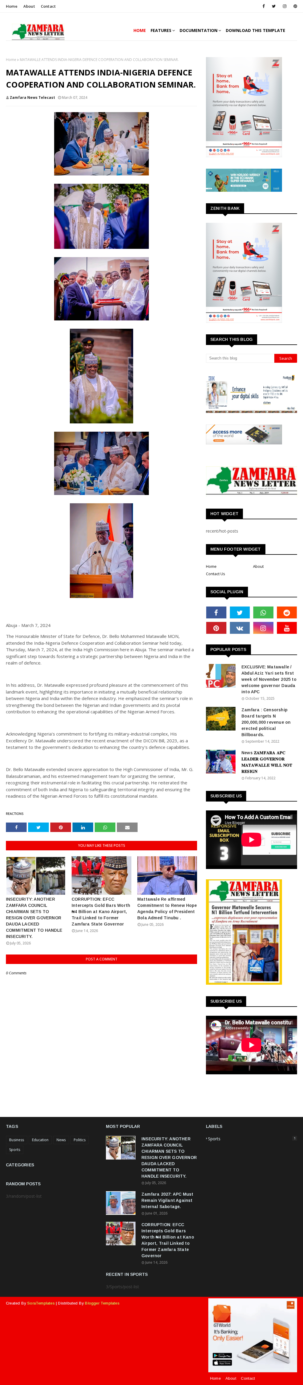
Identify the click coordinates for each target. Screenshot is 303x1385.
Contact (48, 6)
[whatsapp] (263, 612)
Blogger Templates (102, 1303)
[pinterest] (294, 6)
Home (11, 6)
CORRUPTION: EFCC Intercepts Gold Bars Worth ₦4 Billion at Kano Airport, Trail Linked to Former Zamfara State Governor (101, 911)
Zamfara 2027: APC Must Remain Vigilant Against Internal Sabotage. (167, 1200)
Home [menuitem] (139, 30)
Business (16, 1139)
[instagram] (285, 6)
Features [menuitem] (161, 30)
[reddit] (287, 612)
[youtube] (287, 628)
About (29, 6)
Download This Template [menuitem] (255, 30)
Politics (80, 1139)
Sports (14, 1149)
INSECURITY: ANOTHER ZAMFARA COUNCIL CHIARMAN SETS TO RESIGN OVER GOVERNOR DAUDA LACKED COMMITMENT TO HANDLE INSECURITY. (34, 918)
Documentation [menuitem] (198, 30)
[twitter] (274, 6)
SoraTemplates (41, 1303)
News (61, 1139)
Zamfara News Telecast (32, 97)
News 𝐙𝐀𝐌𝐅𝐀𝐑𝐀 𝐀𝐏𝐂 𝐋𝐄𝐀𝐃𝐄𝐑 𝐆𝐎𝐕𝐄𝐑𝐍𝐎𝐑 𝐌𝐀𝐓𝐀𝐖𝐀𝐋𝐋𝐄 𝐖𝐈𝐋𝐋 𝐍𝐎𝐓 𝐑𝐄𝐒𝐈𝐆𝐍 (266, 762)
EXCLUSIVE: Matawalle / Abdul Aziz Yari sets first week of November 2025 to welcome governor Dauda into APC (268, 679)
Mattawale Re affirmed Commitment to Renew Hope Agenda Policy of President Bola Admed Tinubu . (167, 908)
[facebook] (263, 6)
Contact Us (215, 573)
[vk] (240, 628)
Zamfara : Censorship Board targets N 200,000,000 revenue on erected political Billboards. (266, 722)
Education (40, 1139)
